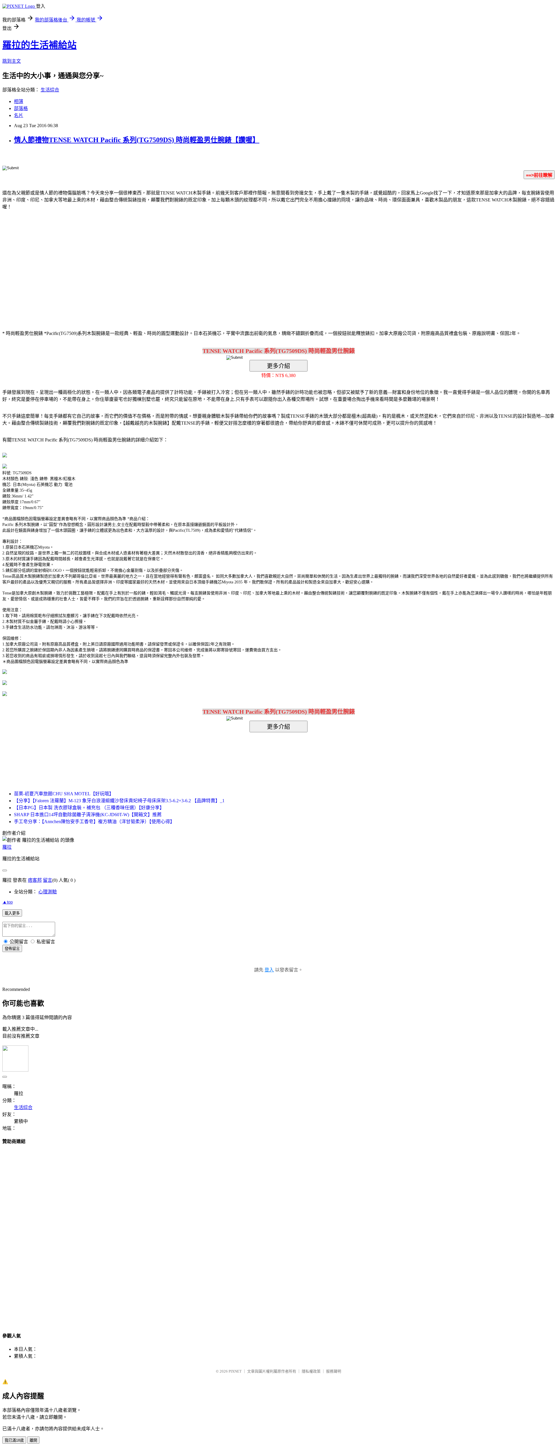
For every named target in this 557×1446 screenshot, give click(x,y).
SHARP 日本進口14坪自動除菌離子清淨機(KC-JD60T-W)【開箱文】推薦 (88, 814)
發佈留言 (12, 948)
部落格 (21, 108)
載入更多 (12, 913)
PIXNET (235, 1371)
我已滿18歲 (14, 1440)
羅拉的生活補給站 (39, 45)
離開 (33, 1440)
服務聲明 (333, 1371)
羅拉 (7, 847)
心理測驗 (47, 891)
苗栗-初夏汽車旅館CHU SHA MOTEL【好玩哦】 (64, 793)
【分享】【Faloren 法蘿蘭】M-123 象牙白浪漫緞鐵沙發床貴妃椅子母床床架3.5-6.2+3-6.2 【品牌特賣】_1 (119, 800)
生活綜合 (50, 89)
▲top (7, 901)
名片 (18, 115)
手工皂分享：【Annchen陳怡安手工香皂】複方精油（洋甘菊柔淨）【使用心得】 (94, 821)
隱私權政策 (311, 1371)
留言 (47, 880)
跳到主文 (11, 61)
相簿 (18, 101)
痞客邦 (35, 880)
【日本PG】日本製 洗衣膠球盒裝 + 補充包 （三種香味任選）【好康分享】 (89, 807)
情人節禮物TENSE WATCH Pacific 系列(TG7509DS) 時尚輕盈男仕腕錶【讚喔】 (136, 140)
